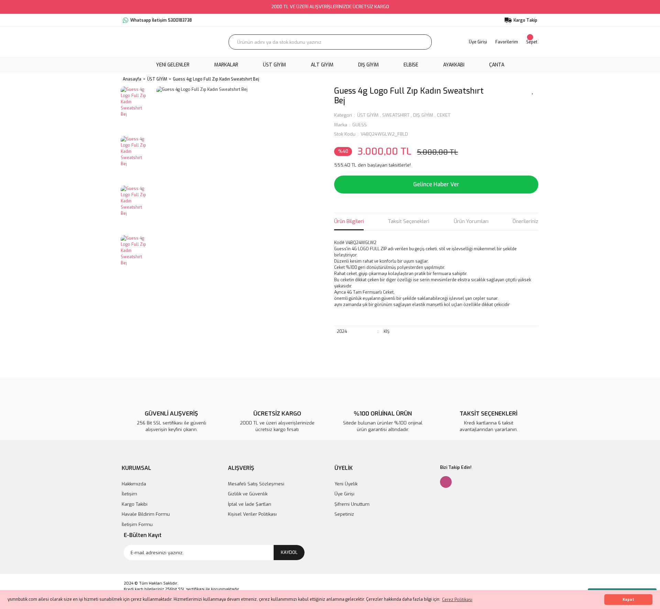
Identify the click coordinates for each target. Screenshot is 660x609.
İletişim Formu (137, 524)
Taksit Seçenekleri (408, 221)
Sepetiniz (344, 514)
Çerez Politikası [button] (457, 599)
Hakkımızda (134, 484)
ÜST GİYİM (367, 115)
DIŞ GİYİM (423, 115)
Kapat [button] (628, 599)
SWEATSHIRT (395, 115)
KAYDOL (289, 552)
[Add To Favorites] (532, 90)
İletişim (129, 494)
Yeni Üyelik (346, 484)
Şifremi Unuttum (352, 504)
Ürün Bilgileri (349, 221)
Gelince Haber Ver (436, 184)
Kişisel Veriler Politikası (252, 514)
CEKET (443, 115)
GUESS (359, 125)
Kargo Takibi (134, 504)
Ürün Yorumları (471, 221)
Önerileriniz (525, 221)
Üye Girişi (344, 494)
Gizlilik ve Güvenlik (247, 494)
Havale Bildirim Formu (146, 514)
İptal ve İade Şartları (249, 504)
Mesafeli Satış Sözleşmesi (256, 484)
